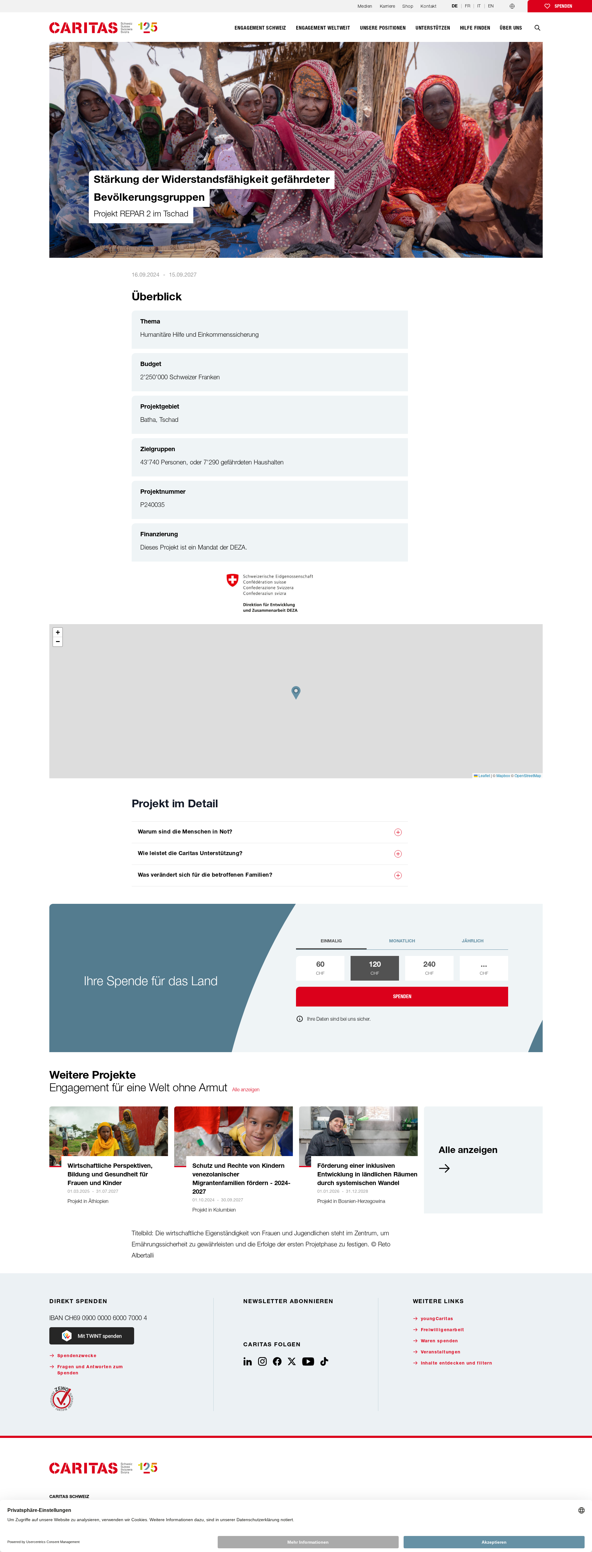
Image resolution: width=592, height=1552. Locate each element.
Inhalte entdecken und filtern (456, 1363)
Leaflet (484, 775)
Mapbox (503, 775)
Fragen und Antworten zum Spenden (90, 1370)
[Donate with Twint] (91, 1335)
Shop (407, 6)
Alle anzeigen (246, 1089)
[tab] (331, 943)
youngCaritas (437, 1319)
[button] (296, 693)
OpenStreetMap (528, 775)
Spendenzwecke (77, 1356)
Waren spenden (439, 1341)
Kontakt (428, 6)
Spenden (563, 6)
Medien (365, 6)
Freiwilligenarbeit (442, 1330)
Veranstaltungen (441, 1352)
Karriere (387, 6)
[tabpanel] (402, 981)
